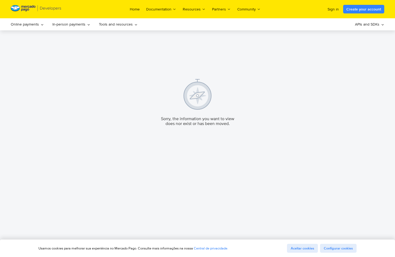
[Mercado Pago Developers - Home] (36, 9)
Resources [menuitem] (192, 9)
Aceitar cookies (302, 248)
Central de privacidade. (211, 248)
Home (135, 9)
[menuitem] (27, 24)
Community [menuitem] (246, 9)
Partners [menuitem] (219, 9)
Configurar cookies (338, 248)
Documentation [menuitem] (158, 9)
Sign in (333, 9)
